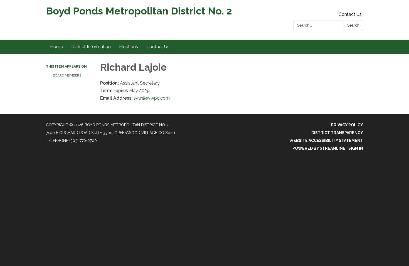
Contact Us (350, 14)
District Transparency (337, 132)
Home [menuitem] (56, 46)
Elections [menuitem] (128, 46)
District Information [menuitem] (91, 46)
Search (353, 25)
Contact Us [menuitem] (157, 46)
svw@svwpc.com (152, 98)
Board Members (67, 75)
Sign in (355, 148)
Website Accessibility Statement (326, 140)
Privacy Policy (347, 125)
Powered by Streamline (318, 148)
